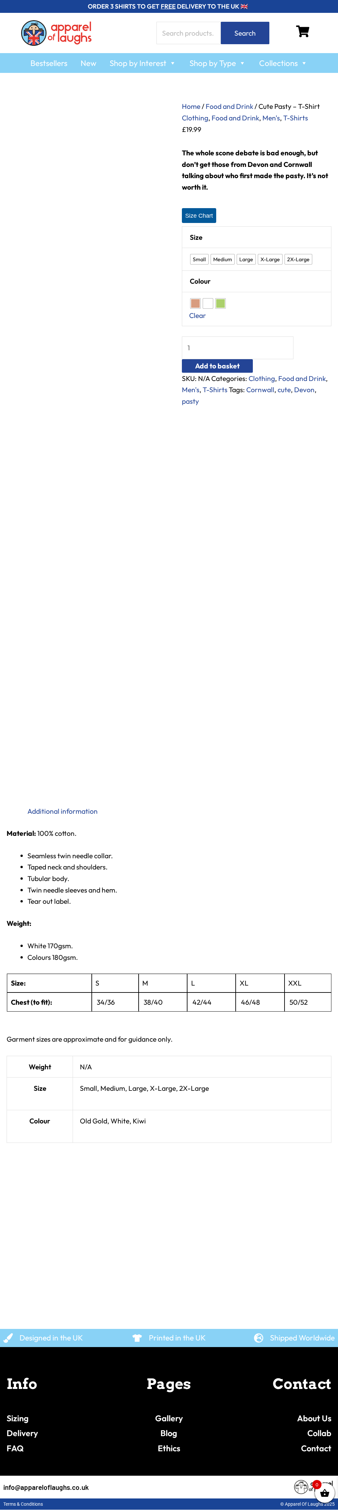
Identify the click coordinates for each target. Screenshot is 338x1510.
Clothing (195, 117)
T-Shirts (295, 117)
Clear (197, 315)
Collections (278, 63)
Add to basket (217, 366)
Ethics (169, 1448)
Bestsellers (48, 63)
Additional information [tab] (62, 811)
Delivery (22, 1433)
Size (196, 237)
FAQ (15, 1448)
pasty (190, 401)
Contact (316, 1448)
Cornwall (260, 389)
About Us (314, 1418)
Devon (304, 389)
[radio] (199, 259)
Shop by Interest (138, 63)
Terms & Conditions (23, 1504)
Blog (168, 1433)
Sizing (18, 1418)
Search (245, 33)
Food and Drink (229, 106)
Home (191, 106)
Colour (200, 281)
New (88, 63)
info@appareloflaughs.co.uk (46, 1487)
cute (284, 389)
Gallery (169, 1418)
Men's (271, 117)
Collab (319, 1433)
